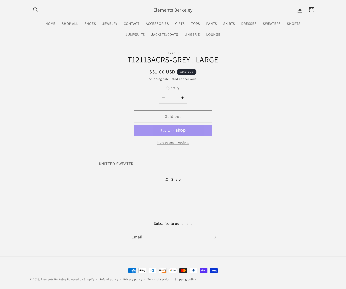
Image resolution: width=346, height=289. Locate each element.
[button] (35, 9)
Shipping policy (185, 279)
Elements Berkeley (53, 279)
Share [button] (176, 179)
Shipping (155, 79)
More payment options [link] (173, 142)
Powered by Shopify (80, 279)
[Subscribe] (214, 237)
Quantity (172, 87)
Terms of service (159, 279)
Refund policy (109, 279)
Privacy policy (132, 279)
